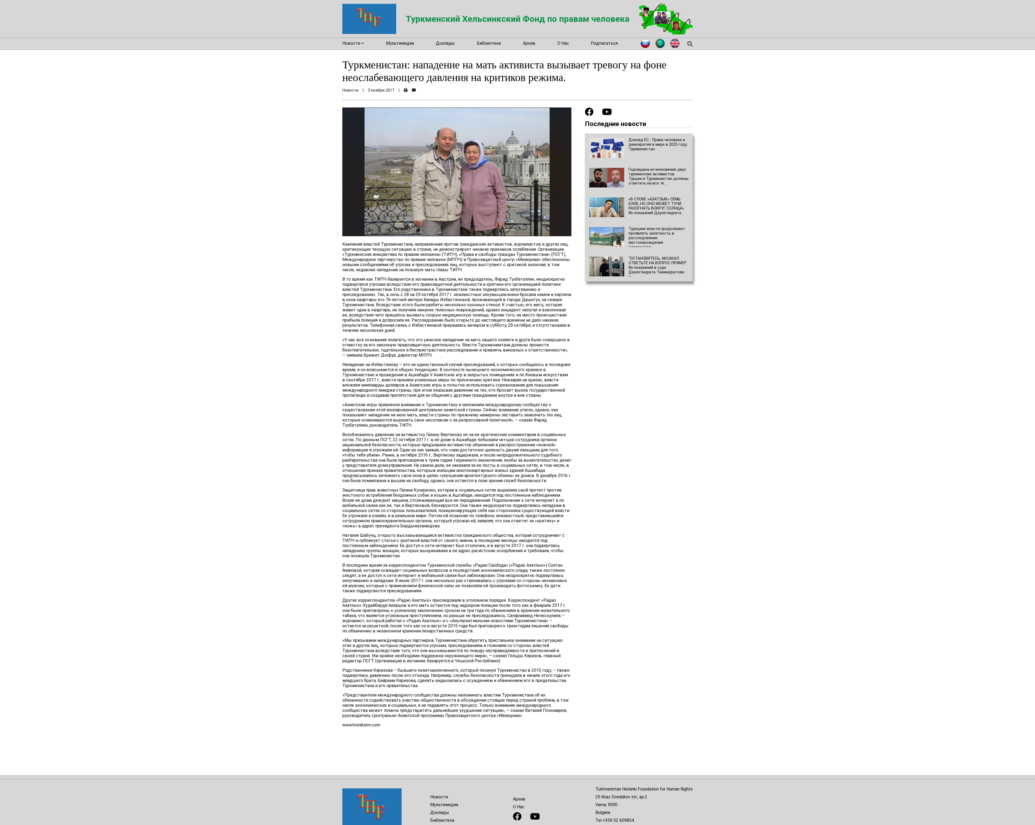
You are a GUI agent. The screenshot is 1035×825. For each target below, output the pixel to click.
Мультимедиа (400, 43)
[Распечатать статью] (406, 90)
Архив (529, 43)
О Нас (563, 43)
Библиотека (489, 43)
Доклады (445, 43)
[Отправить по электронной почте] (414, 90)
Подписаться (604, 43)
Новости (439, 796)
